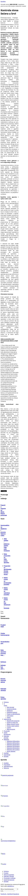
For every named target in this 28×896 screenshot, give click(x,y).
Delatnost (10, 710)
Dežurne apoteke (9, 875)
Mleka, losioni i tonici (13, 724)
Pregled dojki (3, 625)
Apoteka (3, 1)
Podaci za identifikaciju (13, 714)
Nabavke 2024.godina (13, 744)
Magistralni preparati (13, 721)
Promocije (7, 731)
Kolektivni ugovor (12, 712)
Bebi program (11, 729)
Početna (6, 702)
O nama (5, 704)
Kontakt (6, 756)
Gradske (6, 763)
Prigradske (7, 765)
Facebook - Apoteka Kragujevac (10, 894)
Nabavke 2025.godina (13, 743)
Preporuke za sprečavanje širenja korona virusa (7, 570)
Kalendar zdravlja (3, 689)
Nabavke (6, 739)
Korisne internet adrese (3, 680)
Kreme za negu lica (12, 722)
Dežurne (6, 768)
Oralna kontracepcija (5, 634)
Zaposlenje (7, 755)
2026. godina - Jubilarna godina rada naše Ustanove (7, 545)
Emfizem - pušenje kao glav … (3, 665)
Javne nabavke (11, 751)
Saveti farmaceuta (7, 733)
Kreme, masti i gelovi (13, 726)
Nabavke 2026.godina (13, 741)
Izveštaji (6, 753)
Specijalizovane (8, 766)
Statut (8, 717)
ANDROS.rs (10, 886)
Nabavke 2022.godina (13, 748)
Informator (10, 716)
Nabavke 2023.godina (13, 746)
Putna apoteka (3, 698)
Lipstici (9, 727)
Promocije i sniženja (9, 878)
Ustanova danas (11, 709)
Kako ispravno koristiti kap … (3, 652)
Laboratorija (7, 719)
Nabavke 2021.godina (13, 749)
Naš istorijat (10, 707)
